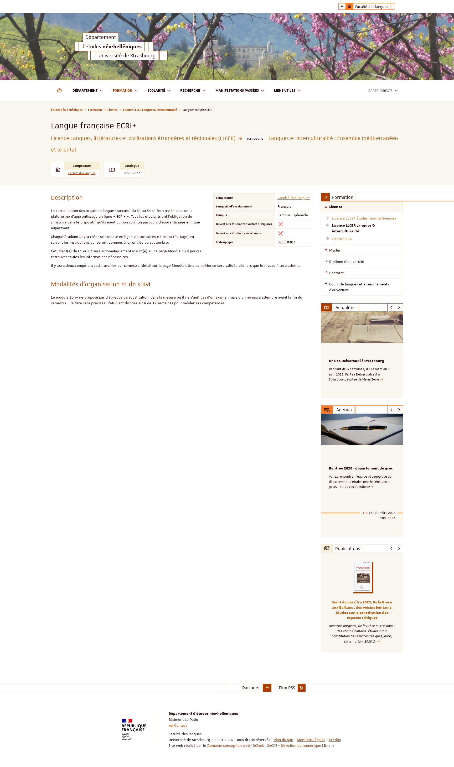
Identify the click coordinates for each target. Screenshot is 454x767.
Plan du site (283, 739)
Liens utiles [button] (284, 90)
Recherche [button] (190, 90)
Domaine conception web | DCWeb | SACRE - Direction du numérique (264, 745)
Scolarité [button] (156, 90)
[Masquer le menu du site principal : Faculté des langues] (397, 6)
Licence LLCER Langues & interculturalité (150, 109)
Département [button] (85, 90)
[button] (267, 687)
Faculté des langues (81, 173)
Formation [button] (122, 90)
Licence (112, 109)
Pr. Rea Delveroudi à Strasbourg (356, 361)
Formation (95, 109)
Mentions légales (311, 739)
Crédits (335, 739)
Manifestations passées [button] (237, 90)
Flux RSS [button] (287, 688)
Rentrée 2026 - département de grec (361, 468)
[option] (362, 354)
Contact (180, 725)
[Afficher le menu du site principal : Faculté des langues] (342, 6)
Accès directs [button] (380, 90)
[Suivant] (399, 307)
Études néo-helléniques (66, 109)
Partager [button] (251, 688)
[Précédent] (391, 307)
